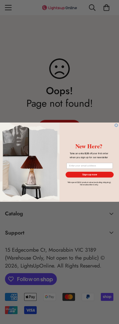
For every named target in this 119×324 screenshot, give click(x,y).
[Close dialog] (116, 125)
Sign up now (89, 174)
